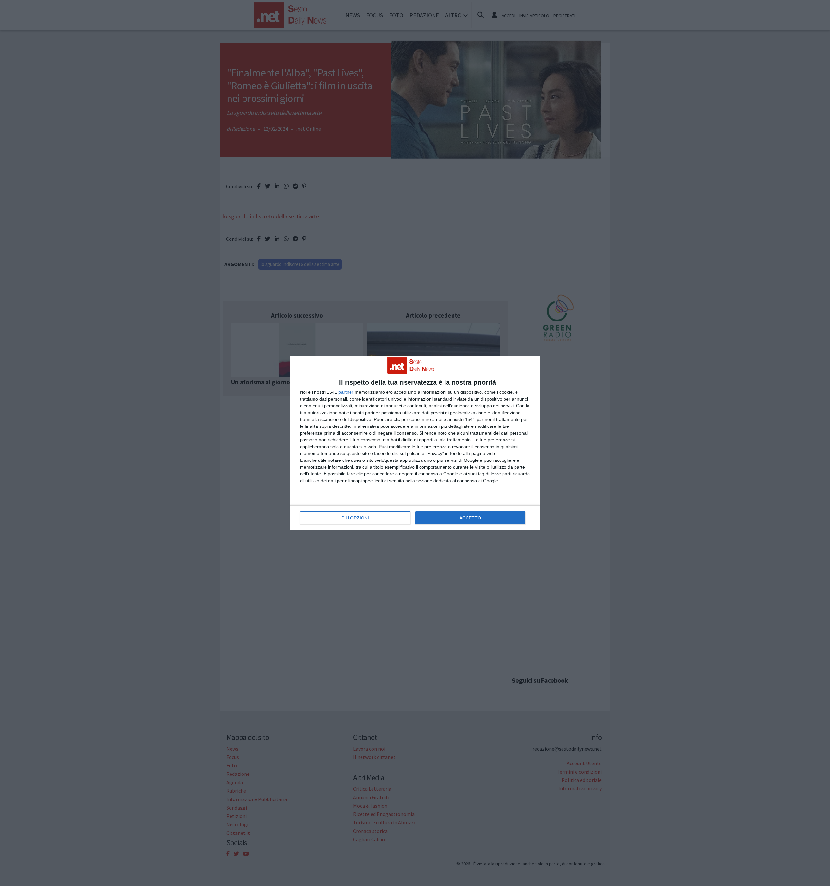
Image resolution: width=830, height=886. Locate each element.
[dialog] (415, 443)
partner (345, 392)
